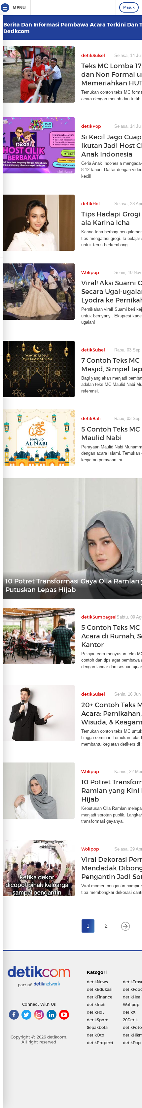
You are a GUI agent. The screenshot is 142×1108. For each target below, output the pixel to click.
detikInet (96, 1004)
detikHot (95, 1012)
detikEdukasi (99, 989)
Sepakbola (97, 1027)
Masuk (129, 7)
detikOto (95, 1035)
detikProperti (100, 1042)
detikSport (97, 1019)
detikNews (97, 981)
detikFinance (99, 996)
